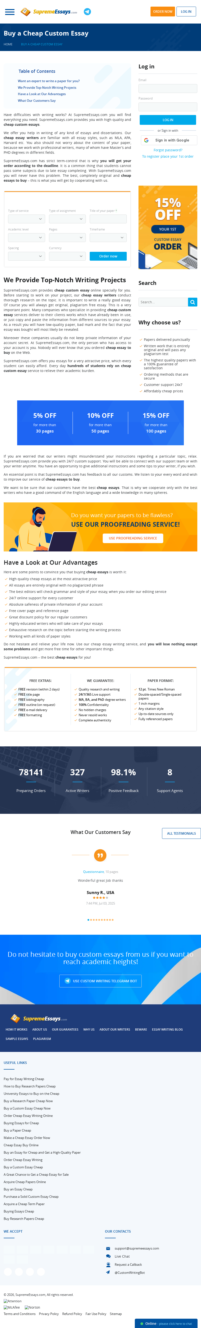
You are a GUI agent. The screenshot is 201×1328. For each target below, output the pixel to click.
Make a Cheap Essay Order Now (27, 1138)
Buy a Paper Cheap (17, 1130)
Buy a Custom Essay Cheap (23, 1167)
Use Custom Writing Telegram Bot (104, 981)
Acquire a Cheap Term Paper (24, 1204)
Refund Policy (72, 1314)
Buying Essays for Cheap (21, 1123)
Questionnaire (93, 871)
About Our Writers (115, 1029)
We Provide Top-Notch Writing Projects (47, 87)
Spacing (13, 248)
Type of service (18, 211)
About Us (39, 1029)
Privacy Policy (49, 1314)
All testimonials (181, 833)
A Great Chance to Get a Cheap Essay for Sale (36, 1174)
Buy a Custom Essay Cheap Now (27, 1108)
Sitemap (116, 1314)
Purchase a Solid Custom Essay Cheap (31, 1196)
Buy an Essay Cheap (18, 1189)
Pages (53, 229)
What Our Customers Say (37, 100)
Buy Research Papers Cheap (24, 1218)
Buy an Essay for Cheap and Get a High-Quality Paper (42, 1152)
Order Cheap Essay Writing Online (28, 1115)
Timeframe (97, 229)
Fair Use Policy (96, 1314)
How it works (16, 1029)
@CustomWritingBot (130, 1273)
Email (142, 80)
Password (145, 98)
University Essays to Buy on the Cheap (31, 1093)
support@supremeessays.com (137, 1248)
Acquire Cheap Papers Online (25, 1182)
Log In (168, 120)
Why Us (89, 1029)
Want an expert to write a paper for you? (49, 81)
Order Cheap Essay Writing (23, 1160)
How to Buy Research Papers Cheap (30, 1086)
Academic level (18, 229)
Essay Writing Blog (167, 1029)
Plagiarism (42, 1039)
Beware (141, 1029)
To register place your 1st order (168, 156)
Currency (55, 248)
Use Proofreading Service (133, 538)
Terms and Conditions (20, 1314)
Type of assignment (62, 211)
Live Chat (122, 1256)
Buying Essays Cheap (19, 1211)
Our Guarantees (65, 1029)
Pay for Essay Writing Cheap (24, 1079)
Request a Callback (128, 1264)
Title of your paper (103, 211)
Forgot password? (168, 150)
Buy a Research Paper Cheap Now (28, 1101)
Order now (162, 11)
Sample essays (17, 1039)
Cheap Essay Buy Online (21, 1145)
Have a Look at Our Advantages (42, 94)
